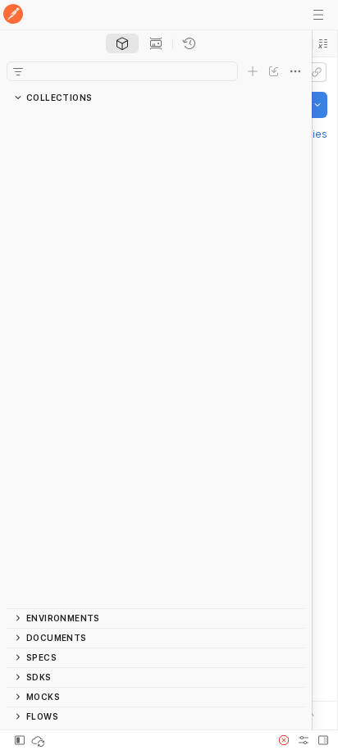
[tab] (122, 43)
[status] (39, 740)
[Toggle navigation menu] (318, 15)
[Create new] (253, 71)
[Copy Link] (317, 72)
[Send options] (317, 105)
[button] (323, 43)
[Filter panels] (18, 71)
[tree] (156, 357)
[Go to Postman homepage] (13, 15)
